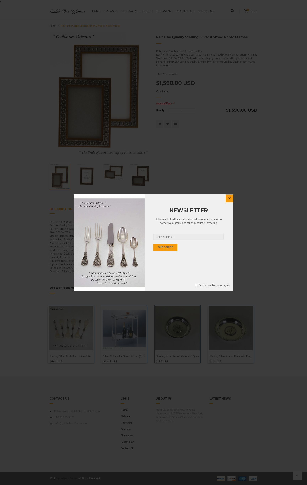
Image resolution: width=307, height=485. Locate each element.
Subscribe (165, 247)
